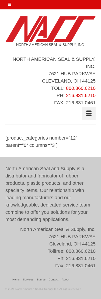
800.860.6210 (81, 88)
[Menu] (89, 113)
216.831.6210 (81, 95)
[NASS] (50, 29)
